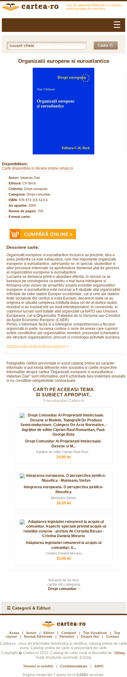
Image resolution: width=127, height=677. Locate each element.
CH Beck (29, 183)
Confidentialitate (73, 666)
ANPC (99, 666)
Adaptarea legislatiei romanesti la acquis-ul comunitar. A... (63, 545)
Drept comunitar (39, 194)
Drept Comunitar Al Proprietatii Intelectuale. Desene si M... (63, 443)
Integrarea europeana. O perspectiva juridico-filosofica (63, 489)
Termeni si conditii (38, 666)
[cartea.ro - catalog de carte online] (63, 7)
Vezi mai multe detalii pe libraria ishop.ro (35, 346)
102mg (119, 653)
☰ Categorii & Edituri (29, 608)
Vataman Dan (30, 177)
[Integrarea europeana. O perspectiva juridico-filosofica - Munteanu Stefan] (63, 478)
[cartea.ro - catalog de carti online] (64, 626)
